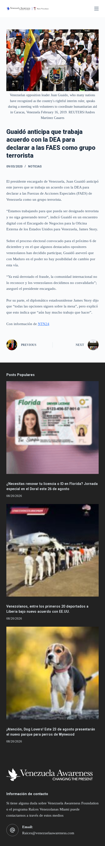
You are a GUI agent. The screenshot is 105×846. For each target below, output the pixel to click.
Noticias (35, 166)
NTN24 (43, 324)
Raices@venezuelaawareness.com (48, 833)
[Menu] (96, 8)
